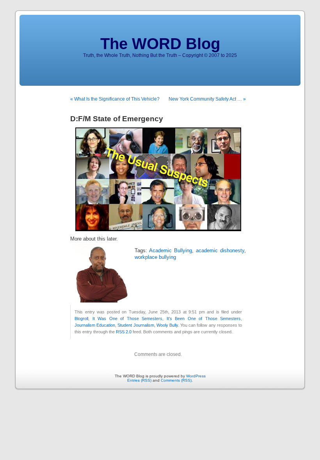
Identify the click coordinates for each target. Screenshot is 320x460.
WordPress (196, 376)
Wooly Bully (167, 325)
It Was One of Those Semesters (127, 318)
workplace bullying (155, 257)
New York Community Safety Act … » (207, 99)
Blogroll (81, 318)
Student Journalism (135, 325)
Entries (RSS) (139, 380)
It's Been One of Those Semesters (204, 318)
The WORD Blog (160, 43)
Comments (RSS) (176, 380)
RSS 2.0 (124, 331)
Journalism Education (95, 325)
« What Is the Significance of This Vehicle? (115, 99)
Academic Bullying (170, 250)
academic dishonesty (220, 250)
